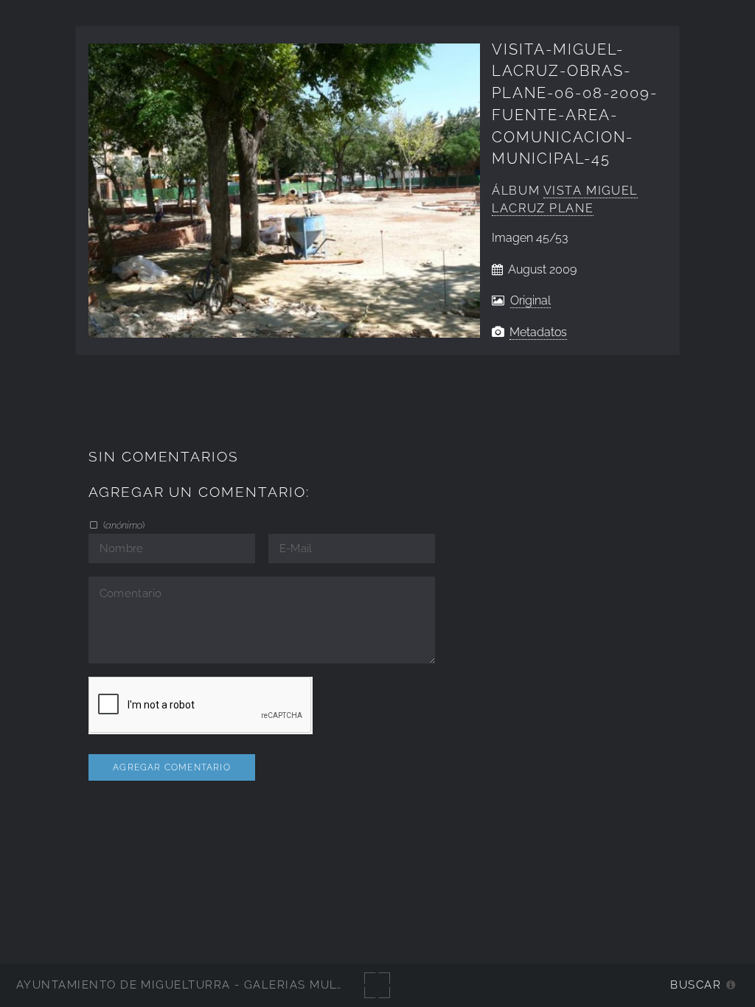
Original (530, 300)
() (123, 525)
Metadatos (538, 332)
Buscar (695, 984)
